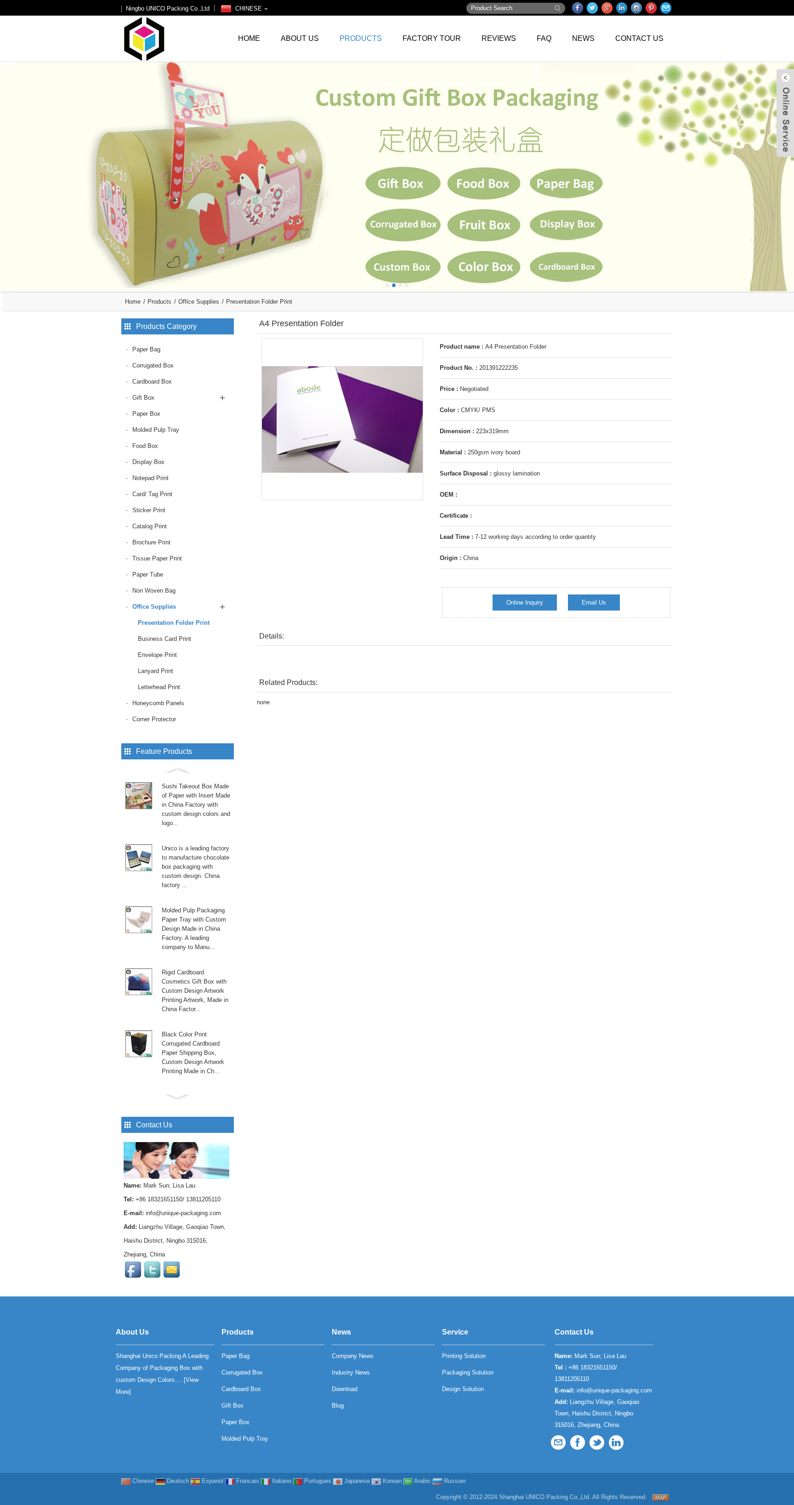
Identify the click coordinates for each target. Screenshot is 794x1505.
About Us (300, 38)
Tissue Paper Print (157, 558)
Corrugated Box (153, 365)
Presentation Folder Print (259, 301)
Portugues (316, 1480)
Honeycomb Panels (158, 703)
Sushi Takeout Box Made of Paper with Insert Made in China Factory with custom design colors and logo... (196, 804)
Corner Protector (154, 719)
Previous (9, 170)
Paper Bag (146, 349)
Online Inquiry (524, 602)
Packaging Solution (467, 1372)
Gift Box (143, 397)
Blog (338, 1405)
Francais (246, 1480)
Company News (353, 1355)
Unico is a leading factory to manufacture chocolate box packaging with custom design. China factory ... (195, 866)
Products (361, 38)
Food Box (145, 445)
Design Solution (463, 1389)
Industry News (351, 1372)
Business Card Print (164, 638)
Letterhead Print (159, 687)
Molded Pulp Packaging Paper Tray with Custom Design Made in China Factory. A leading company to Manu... (194, 929)
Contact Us (639, 38)
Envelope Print (157, 654)
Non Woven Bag (154, 590)
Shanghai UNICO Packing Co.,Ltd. (545, 1497)
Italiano (280, 1480)
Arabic (422, 1480)
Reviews (499, 38)
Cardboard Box (152, 381)
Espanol (211, 1480)
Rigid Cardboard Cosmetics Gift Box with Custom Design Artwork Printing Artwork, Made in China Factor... (195, 991)
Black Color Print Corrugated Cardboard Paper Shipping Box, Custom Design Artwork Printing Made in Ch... (193, 1053)
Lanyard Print (155, 671)
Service (455, 1332)
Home (249, 38)
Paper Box (146, 413)
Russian (453, 1480)
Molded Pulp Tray (155, 429)
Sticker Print (148, 510)
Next (785, 170)
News (583, 38)
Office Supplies (198, 301)
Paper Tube (147, 574)
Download (344, 1389)
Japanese (356, 1480)
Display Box (148, 461)
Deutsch (177, 1480)
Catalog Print (149, 526)
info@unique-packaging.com (183, 1213)
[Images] (342, 419)
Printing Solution (464, 1355)
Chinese (142, 1480)
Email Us (594, 602)
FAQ (544, 38)
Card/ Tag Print (152, 494)
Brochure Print (151, 542)
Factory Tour (432, 38)
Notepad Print (150, 478)
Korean (391, 1480)
